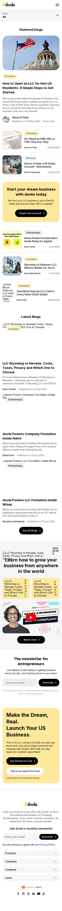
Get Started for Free (21, 761)
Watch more (30, 640)
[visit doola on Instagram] (23, 894)
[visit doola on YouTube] (38, 894)
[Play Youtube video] (31, 617)
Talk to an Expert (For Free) (25, 771)
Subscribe (48, 682)
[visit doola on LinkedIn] (33, 894)
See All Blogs (30, 530)
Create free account (30, 213)
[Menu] (57, 5)
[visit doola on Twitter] (28, 894)
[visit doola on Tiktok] (43, 894)
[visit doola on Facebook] (18, 894)
